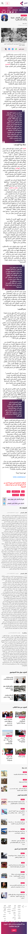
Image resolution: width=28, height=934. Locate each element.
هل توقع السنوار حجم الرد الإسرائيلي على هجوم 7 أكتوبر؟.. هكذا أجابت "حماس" (16, 896)
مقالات (24, 8)
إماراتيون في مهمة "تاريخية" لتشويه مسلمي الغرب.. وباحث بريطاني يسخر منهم (16, 813)
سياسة (22, 799)
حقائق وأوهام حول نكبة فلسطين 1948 (8, 688)
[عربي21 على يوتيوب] (10, 12)
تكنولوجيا (9, 911)
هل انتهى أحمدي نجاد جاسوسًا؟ (9, 758)
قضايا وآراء (9, 7)
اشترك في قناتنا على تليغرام (15, 503)
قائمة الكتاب (15, 10)
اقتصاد (19, 911)
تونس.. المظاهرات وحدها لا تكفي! (21, 721)
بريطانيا (4, 916)
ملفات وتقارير (19, 917)
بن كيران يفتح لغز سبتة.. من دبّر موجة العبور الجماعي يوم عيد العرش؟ (16, 823)
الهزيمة (18, 168)
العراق (5, 910)
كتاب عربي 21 (17, 7)
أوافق (14, 930)
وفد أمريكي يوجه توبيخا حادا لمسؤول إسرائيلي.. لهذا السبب (16, 832)
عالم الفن (9, 909)
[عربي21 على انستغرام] (7, 12)
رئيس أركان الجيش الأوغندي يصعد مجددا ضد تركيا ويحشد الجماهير (17, 886)
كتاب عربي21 (14, 908)
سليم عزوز (25, 23)
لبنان (5, 920)
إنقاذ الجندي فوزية (23, 782)
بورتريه (4, 10)
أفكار (15, 915)
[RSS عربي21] (2, 12)
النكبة (24, 148)
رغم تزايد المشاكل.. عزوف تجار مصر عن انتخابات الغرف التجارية (18, 789)
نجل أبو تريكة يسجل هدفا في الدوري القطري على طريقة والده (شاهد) (17, 866)
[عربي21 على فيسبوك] (15, 12)
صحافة (22, 853)
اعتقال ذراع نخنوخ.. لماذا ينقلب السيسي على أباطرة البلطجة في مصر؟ (17, 842)
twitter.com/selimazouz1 (19, 477)
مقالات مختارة (22, 10)
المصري (7, 64)
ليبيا (5, 912)
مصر (23, 491)
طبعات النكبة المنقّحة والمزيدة (20, 774)
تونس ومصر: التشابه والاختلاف (8, 678)
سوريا (5, 914)
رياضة (23, 862)
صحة (10, 913)
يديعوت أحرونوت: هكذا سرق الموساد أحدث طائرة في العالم (16, 856)
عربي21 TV (8, 907)
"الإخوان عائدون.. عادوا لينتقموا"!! (21, 739)
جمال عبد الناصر (13, 188)
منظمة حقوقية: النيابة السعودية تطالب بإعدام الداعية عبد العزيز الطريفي (16, 802)
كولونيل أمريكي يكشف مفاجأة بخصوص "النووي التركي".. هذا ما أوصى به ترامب (17, 876)
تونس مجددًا (21, 756)
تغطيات (19, 909)
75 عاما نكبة (15, 494)
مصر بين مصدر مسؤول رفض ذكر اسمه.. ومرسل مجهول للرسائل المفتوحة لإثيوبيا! (8, 722)
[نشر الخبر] (5, 49)
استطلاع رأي (14, 918)
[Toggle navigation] (7, 3)
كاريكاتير (8, 10)
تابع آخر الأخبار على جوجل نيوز (16, 499)
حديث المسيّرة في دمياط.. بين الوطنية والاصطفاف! (8, 740)
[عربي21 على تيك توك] (5, 12)
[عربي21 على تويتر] (13, 12)
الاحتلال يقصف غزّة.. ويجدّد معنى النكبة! (8, 697)
